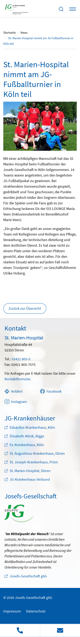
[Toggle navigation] (73, 9)
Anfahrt (17, 391)
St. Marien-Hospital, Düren (30, 470)
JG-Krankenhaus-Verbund (30, 479)
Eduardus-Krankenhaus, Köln (32, 427)
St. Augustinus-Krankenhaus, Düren (37, 453)
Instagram (19, 401)
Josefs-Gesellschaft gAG (28, 576)
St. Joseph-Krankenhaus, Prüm (34, 462)
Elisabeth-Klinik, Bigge (27, 436)
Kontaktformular (17, 379)
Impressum (12, 611)
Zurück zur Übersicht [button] (25, 308)
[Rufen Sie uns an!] (20, 630)
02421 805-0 (21, 359)
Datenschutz (36, 611)
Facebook (54, 391)
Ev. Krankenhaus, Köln (27, 444)
